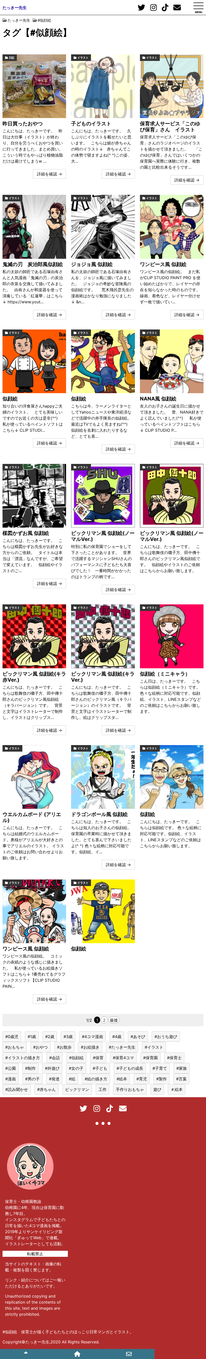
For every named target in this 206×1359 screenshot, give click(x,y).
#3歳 (68, 1036)
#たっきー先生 (122, 1047)
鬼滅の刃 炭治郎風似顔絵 (33, 264)
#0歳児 (11, 1036)
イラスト (82, 57)
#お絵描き (90, 1047)
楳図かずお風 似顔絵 (26, 533)
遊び (157, 1089)
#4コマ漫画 (92, 1036)
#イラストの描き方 (22, 1057)
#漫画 (10, 1078)
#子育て (159, 1068)
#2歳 (49, 1036)
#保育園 (150, 1057)
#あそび (138, 1036)
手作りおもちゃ (130, 1089)
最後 (114, 1020)
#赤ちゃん (46, 1089)
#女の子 (76, 1068)
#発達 (54, 1078)
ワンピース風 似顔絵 (163, 264)
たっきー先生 (15, 7)
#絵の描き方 (96, 1078)
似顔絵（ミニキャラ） (165, 674)
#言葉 (181, 1078)
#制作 (30, 1068)
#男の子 (32, 1078)
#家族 (181, 1068)
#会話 (54, 1057)
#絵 (72, 1078)
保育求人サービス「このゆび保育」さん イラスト (170, 127)
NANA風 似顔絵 (158, 399)
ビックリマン (77, 1089)
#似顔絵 (76, 1057)
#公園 (10, 1068)
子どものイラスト (91, 124)
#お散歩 (64, 1047)
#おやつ (40, 1047)
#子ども (100, 1068)
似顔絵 (10, 399)
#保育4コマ (123, 1057)
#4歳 (116, 1036)
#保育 (98, 1057)
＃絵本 (177, 1089)
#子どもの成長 (130, 1068)
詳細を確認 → (49, 173)
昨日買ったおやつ (23, 124)
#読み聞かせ (16, 1089)
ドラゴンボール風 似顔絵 (99, 814)
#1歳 (32, 1036)
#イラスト (154, 1047)
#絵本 (122, 1078)
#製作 (161, 1078)
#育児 (141, 1078)
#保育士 (174, 1057)
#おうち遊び (165, 1036)
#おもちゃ (14, 1047)
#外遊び (52, 1068)
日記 (11, 57)
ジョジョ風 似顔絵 (92, 264)
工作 (102, 1089)
